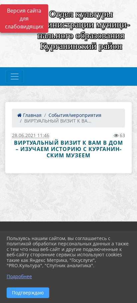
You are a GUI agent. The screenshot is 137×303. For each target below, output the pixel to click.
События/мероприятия (75, 115)
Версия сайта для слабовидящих (24, 18)
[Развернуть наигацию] (14, 76)
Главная (32, 115)
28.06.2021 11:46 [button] (30, 135)
